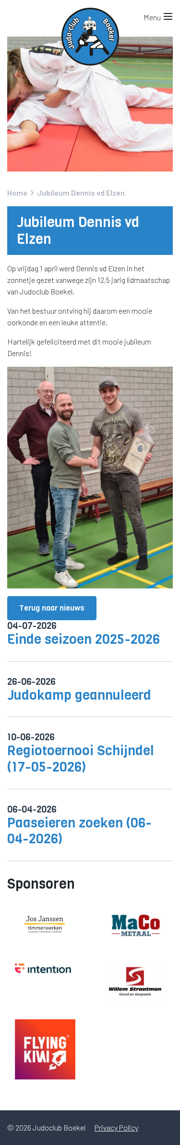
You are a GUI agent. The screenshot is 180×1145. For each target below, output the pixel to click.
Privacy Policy (116, 1127)
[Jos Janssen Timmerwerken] (45, 925)
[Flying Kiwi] (45, 1050)
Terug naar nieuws (51, 608)
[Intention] (45, 969)
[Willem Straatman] (135, 983)
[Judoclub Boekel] (90, 14)
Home (17, 192)
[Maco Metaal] (135, 924)
